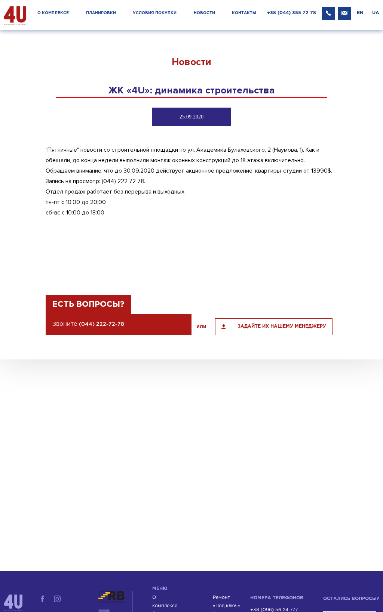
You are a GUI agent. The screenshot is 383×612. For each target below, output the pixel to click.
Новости (204, 13)
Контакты (244, 13)
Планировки (101, 13)
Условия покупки (155, 13)
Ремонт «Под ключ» (226, 602)
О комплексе (53, 13)
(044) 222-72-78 (101, 324)
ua (375, 13)
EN (360, 13)
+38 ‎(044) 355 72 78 (291, 13)
